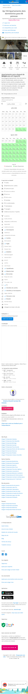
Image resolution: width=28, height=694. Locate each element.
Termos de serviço (6, 541)
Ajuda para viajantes (7, 566)
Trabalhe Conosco (6, 545)
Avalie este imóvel (7, 319)
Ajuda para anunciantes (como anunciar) (12, 579)
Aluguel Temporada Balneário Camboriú (12, 473)
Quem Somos (5, 526)
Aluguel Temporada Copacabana (10, 489)
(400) (16, 5)
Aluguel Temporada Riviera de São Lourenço (13, 449)
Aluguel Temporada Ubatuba (9, 439)
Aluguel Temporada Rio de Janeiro (10, 485)
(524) (6, 5)
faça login (15, 603)
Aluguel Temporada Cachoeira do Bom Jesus (13, 477)
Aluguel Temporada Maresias (9, 451)
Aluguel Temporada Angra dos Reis (11, 495)
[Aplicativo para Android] (8, 594)
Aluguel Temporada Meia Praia (10, 467)
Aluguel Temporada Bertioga (9, 443)
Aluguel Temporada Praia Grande (10, 447)
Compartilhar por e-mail (10, 28)
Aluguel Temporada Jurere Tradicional (11, 479)
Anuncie (7, 529)
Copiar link (7, 23)
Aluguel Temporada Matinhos (9, 507)
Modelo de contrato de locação (10, 532)
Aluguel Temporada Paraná (9, 503)
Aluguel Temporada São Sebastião (10, 441)
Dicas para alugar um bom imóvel (10, 569)
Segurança (4, 563)
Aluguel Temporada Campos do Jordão (12, 455)
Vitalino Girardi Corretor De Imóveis (11, 402)
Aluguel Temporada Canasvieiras (10, 471)
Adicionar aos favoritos (10, 25)
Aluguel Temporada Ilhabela (9, 453)
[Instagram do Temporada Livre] (6, 554)
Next (25, 44)
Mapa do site (5, 535)
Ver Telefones (8, 408)
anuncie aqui (17, 609)
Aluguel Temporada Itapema (9, 465)
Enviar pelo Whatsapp (10, 30)
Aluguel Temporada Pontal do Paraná (11, 509)
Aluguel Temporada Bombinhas (10, 461)
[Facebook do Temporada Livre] (3, 554)
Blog (3, 538)
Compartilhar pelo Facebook (11, 32)
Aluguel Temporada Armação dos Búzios (12, 493)
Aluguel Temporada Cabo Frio (9, 487)
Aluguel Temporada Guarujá (9, 445)
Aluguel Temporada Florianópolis (10, 463)
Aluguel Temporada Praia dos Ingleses (12, 469)
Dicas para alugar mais (8, 582)
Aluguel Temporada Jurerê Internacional (12, 475)
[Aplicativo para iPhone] (8, 599)
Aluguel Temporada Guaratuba (10, 505)
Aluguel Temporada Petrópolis (9, 497)
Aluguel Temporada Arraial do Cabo (11, 491)
